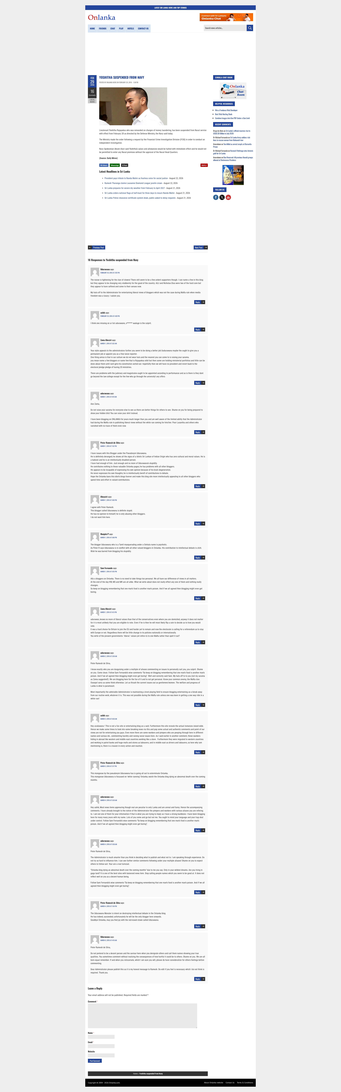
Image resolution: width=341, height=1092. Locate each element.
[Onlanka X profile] (222, 196)
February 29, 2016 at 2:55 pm (110, 273)
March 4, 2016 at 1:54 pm (108, 906)
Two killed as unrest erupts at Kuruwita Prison (232, 145)
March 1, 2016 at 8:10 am (108, 397)
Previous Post (98, 247)
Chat (112, 28)
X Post (124, 165)
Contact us (143, 28)
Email (91, 1042)
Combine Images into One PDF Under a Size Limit (232, 118)
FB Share (103, 165)
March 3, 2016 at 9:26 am (108, 719)
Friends (102, 28)
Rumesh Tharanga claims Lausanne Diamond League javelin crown (133, 183)
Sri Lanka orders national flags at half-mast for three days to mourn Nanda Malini (139, 193)
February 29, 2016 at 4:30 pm (110, 316)
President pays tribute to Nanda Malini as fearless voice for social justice (136, 178)
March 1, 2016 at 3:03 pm (108, 500)
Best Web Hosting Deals (223, 114)
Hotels (130, 28)
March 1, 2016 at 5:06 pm (108, 537)
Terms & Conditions (245, 1082)
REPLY (204, 165)
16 (92, 91)
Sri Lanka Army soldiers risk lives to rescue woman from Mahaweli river (231, 138)
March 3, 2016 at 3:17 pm (108, 766)
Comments (92, 95)
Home (92, 28)
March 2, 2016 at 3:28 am (108, 656)
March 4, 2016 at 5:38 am (108, 844)
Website (91, 1051)
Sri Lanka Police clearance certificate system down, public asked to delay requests (140, 198)
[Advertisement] (170, 53)
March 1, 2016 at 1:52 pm (108, 446)
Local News (92, 101)
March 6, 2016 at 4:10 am (108, 940)
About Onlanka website (213, 1082)
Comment (93, 1001)
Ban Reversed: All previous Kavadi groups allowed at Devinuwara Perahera (233, 158)
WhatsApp (115, 165)
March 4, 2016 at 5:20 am (108, 800)
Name (91, 1032)
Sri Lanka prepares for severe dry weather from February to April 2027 (135, 188)
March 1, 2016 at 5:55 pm (108, 571)
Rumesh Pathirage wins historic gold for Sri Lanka (233, 152)
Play (121, 28)
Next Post (198, 247)
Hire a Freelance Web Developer (226, 110)
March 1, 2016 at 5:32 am (108, 343)
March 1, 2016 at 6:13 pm (108, 612)
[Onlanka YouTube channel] (228, 196)
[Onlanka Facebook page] (215, 196)
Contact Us (230, 1082)
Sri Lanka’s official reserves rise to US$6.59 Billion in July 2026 (231, 132)
